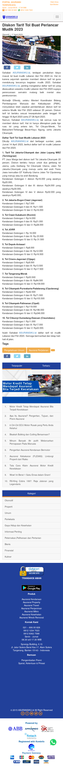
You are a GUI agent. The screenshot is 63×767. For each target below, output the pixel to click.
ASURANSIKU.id (21, 72)
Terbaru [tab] (46, 365)
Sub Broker (54, 4)
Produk (31, 593)
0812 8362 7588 (31, 633)
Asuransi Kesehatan (31, 614)
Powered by (31, 722)
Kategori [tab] (32, 493)
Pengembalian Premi (31, 660)
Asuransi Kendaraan (31, 599)
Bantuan (31, 654)
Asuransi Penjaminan (31, 608)
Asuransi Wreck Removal (31, 617)
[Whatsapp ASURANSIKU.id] (53, 742)
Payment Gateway (31, 752)
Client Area (54, 2)
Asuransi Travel (31, 605)
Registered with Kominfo (31, 741)
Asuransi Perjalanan (38, 350)
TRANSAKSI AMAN (31, 578)
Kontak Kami (31, 622)
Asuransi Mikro (31, 611)
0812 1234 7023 (27, 10)
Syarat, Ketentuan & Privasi (31, 663)
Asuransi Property (31, 602)
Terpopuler (17, 365)
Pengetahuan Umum (14, 350)
